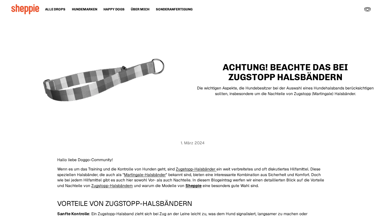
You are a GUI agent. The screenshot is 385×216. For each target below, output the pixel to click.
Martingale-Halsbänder (145, 174)
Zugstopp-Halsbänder (196, 169)
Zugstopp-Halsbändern (112, 185)
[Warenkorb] (367, 9)
